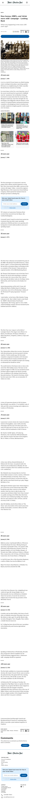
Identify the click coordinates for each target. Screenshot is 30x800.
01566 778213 (8, 794)
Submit (24, 204)
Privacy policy (4, 762)
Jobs (2, 763)
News (2, 12)
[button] (3, 2)
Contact (3, 761)
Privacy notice (13, 207)
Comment (25, 745)
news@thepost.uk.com (9, 797)
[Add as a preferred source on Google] (15, 31)
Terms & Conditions (6, 759)
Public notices (4, 765)
